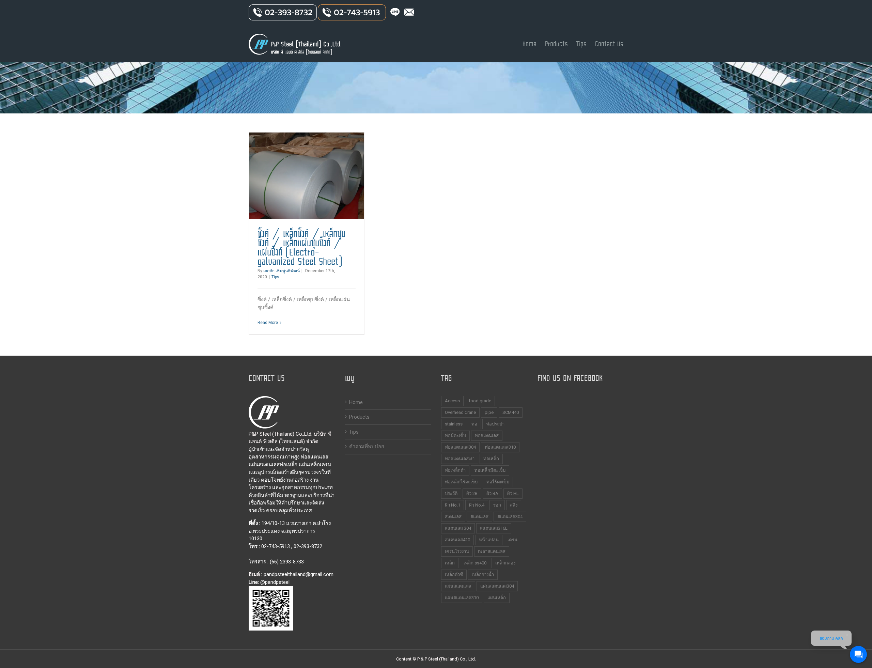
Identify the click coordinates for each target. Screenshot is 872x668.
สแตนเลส (479, 516)
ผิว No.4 (476, 505)
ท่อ (474, 423)
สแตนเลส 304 (458, 528)
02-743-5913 (275, 546)
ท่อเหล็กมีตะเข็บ (489, 470)
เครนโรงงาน (457, 551)
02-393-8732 (308, 546)
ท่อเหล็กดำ (455, 470)
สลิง (513, 505)
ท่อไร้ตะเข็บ (497, 481)
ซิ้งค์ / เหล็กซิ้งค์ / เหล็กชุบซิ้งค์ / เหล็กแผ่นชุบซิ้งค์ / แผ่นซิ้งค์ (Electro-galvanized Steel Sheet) (301, 247)
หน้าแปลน (489, 539)
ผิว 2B (472, 493)
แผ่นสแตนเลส (458, 586)
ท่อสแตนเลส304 (460, 447)
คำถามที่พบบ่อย (366, 447)
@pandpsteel (275, 582)
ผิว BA (492, 493)
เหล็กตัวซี (454, 574)
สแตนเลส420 (457, 539)
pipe (489, 412)
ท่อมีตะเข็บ (455, 435)
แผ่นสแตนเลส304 (497, 586)
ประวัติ (451, 493)
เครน (325, 465)
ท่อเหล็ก (288, 465)
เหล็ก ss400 (475, 562)
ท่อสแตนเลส (487, 435)
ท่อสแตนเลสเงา (459, 458)
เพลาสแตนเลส (491, 551)
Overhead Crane (460, 412)
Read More (268, 322)
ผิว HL (513, 493)
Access (452, 400)
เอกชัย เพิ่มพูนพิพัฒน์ (281, 270)
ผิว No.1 (452, 505)
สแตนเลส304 (510, 516)
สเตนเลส (453, 516)
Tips (275, 277)
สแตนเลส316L (494, 528)
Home (356, 402)
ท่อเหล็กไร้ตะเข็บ (461, 481)
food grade (480, 400)
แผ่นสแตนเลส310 (462, 597)
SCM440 (510, 412)
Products (359, 417)
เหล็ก (450, 562)
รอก (497, 505)
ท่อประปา (495, 423)
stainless (454, 423)
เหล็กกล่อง (505, 562)
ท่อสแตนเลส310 (500, 447)
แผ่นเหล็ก (496, 597)
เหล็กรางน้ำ (483, 574)
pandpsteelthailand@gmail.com (298, 574)
